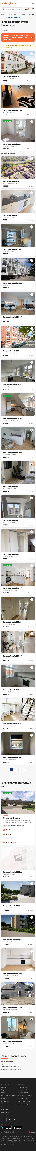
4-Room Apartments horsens (11, 1069)
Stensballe (6, 30)
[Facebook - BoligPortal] (3, 1119)
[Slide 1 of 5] (15, 72)
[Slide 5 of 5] (20, 72)
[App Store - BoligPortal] (17, 1127)
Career (3, 1106)
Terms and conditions (24, 1101)
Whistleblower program (8, 1104)
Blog (2, 1090)
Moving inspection (23, 1090)
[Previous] (8, 769)
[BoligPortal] (9, 3)
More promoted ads (8, 153)
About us (3, 1087)
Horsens (22, 14)
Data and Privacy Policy (8, 1095)
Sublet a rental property (25, 1095)
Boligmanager (5, 1109)
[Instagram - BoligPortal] (14, 1119)
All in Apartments (7, 1061)
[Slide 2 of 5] (16, 72)
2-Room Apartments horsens (11, 1066)
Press (3, 1092)
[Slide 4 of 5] (19, 72)
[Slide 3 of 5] (18, 72)
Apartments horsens (8, 1064)
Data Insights (5, 1112)
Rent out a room (22, 1087)
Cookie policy (5, 1098)
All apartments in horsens (12, 17)
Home (3, 14)
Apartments (12, 14)
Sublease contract (23, 1092)
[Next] (28, 769)
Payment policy (5, 1101)
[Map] (33, 9)
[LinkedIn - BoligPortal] (8, 1119)
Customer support (23, 1098)
